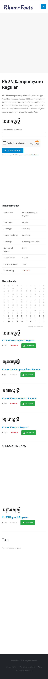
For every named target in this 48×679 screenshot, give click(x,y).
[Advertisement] (24, 43)
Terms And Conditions (27, 667)
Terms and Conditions (32, 155)
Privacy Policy (11, 667)
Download (29, 346)
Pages (40, 667)
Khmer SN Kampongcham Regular (21, 369)
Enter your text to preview (12, 129)
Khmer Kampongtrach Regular (19, 398)
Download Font (13, 150)
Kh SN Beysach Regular (15, 517)
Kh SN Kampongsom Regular (18, 340)
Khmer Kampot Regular (15, 427)
